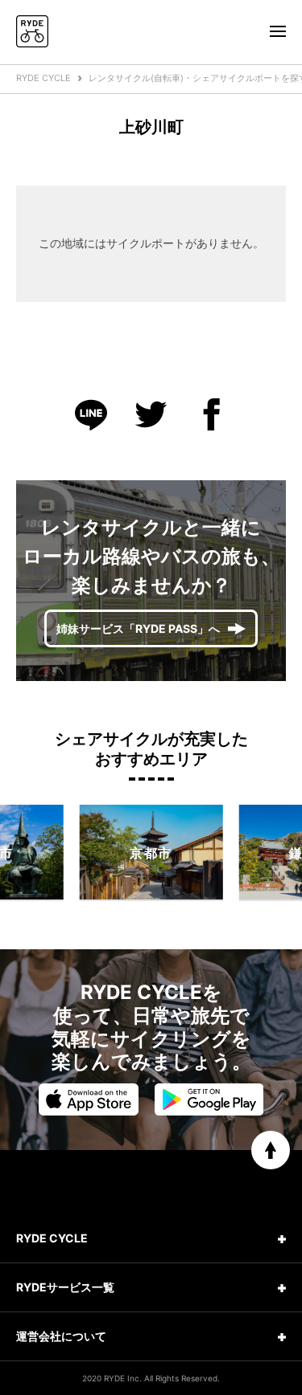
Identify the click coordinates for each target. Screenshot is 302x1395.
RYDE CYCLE (43, 78)
